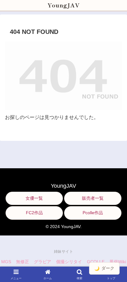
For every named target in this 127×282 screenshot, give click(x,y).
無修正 (22, 261)
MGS (6, 261)
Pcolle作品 (93, 212)
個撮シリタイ (69, 261)
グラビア (42, 261)
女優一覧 (34, 198)
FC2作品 (34, 212)
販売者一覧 (93, 198)
